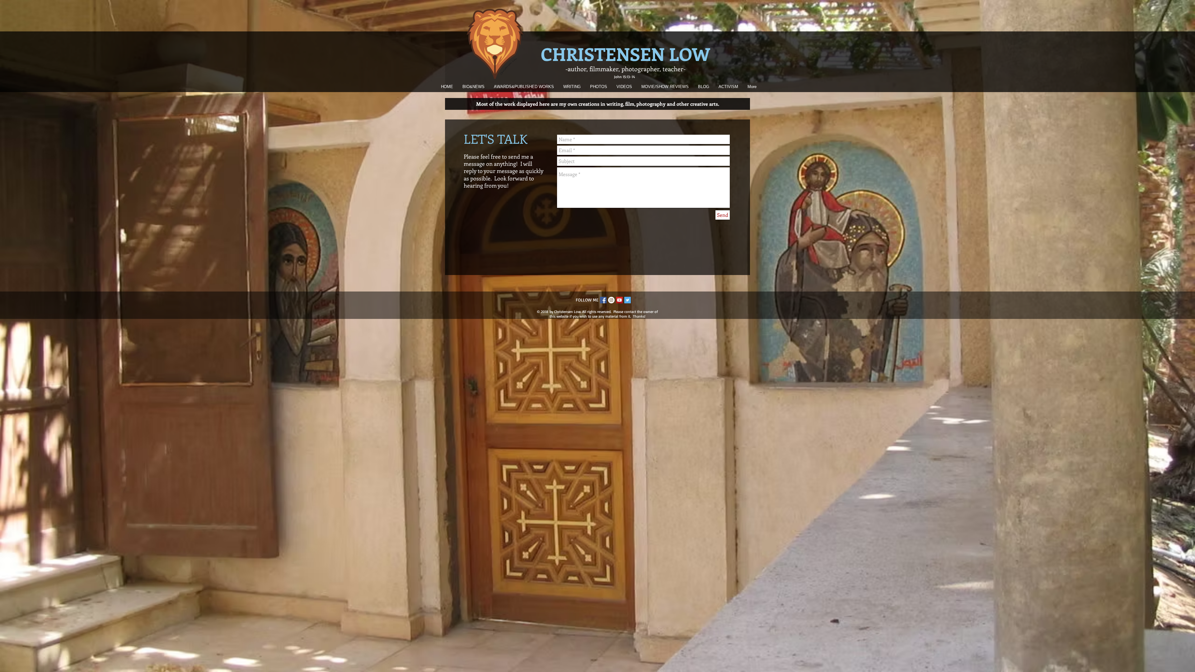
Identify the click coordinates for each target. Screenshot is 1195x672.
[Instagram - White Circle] (611, 300)
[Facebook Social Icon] (603, 300)
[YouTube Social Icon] (619, 300)
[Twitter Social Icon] (627, 300)
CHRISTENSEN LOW (625, 54)
